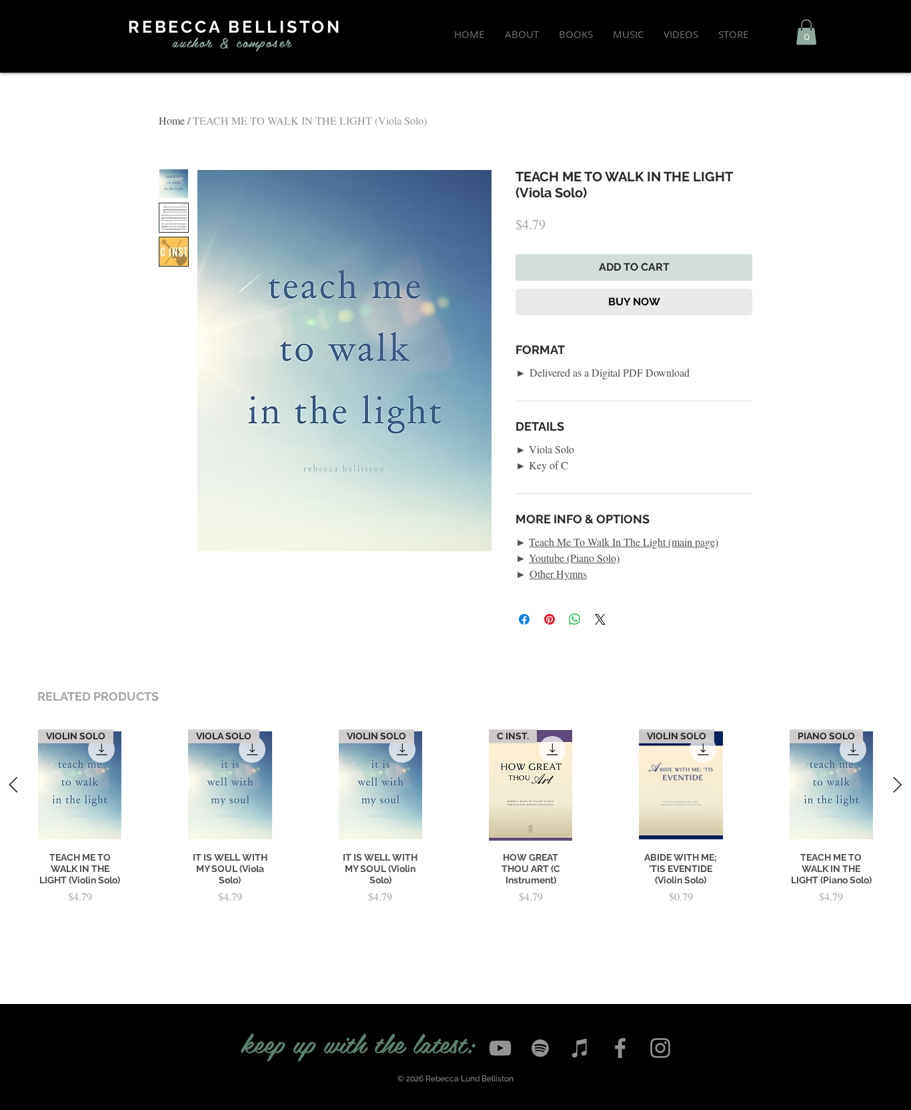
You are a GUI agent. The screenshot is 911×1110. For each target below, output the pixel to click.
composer (264, 42)
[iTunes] (580, 1048)
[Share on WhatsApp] (575, 619)
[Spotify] (540, 1048)
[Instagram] (660, 1048)
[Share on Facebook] (524, 619)
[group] (455, 839)
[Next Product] (897, 784)
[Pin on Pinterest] (550, 619)
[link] (806, 32)
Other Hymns (558, 574)
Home (172, 120)
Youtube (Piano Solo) (574, 558)
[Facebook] (620, 1048)
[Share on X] (600, 619)
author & (201, 42)
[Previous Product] (13, 784)
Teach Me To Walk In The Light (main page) (623, 542)
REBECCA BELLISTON (235, 27)
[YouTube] (500, 1048)
